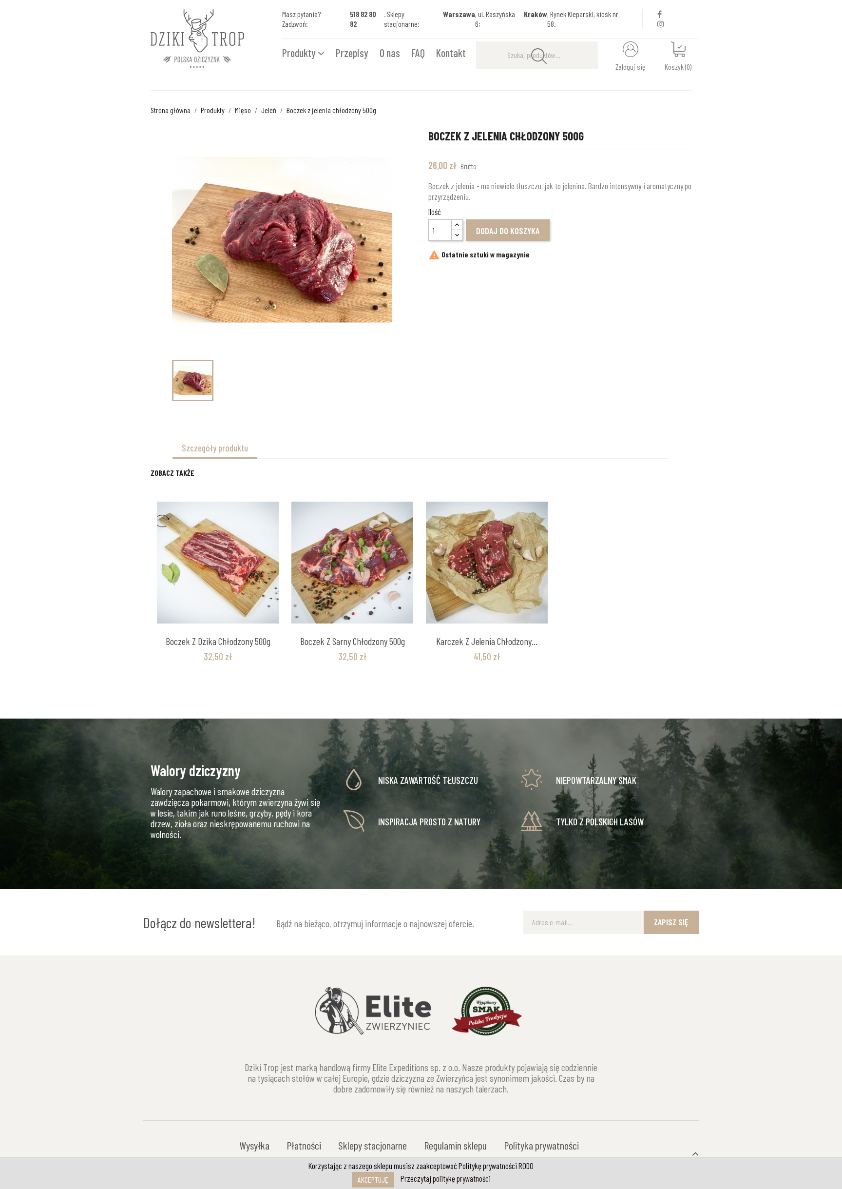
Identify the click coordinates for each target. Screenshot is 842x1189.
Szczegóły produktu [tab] (215, 447)
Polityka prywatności (541, 1145)
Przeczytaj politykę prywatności (446, 1178)
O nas (390, 52)
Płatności (304, 1145)
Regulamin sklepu (455, 1145)
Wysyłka (254, 1145)
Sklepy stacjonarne (372, 1145)
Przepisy (352, 52)
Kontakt (451, 52)
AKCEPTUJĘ (373, 1179)
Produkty (300, 52)
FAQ (418, 52)
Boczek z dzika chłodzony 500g (218, 641)
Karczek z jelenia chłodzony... (486, 641)
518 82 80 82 (363, 18)
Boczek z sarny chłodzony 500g (352, 641)
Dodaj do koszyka (507, 230)
